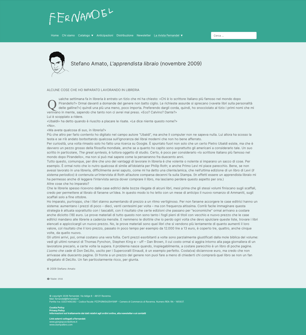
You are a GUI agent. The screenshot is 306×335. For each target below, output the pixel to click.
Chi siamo (68, 35)
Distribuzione (125, 35)
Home (55, 35)
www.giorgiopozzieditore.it (63, 321)
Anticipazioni (105, 35)
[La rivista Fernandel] (181, 35)
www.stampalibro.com (61, 324)
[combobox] (234, 35)
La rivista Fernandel (166, 35)
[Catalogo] (91, 35)
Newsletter (144, 35)
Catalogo (84, 35)
